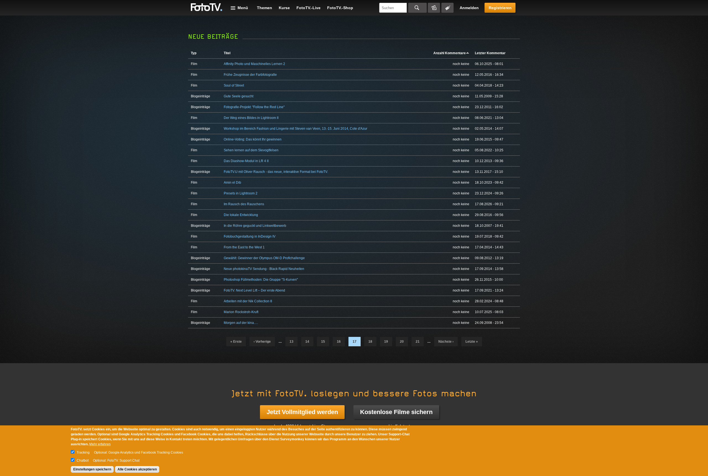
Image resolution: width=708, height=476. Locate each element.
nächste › (446, 342)
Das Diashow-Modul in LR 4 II (246, 161)
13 (291, 342)
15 (323, 342)
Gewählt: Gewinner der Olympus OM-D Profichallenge (264, 258)
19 (386, 342)
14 (307, 342)
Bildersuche (434, 8)
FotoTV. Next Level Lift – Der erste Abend (254, 290)
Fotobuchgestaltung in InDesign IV (249, 236)
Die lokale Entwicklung (241, 215)
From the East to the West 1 (244, 247)
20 (402, 342)
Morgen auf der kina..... (241, 323)
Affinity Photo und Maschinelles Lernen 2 (254, 64)
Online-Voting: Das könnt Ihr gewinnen (253, 139)
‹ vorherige (262, 342)
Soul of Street (234, 85)
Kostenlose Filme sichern (396, 412)
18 (370, 342)
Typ (193, 53)
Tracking (83, 452)
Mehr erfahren (100, 444)
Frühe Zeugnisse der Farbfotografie (250, 75)
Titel (227, 53)
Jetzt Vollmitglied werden (302, 412)
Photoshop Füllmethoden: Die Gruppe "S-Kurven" (261, 280)
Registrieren (500, 8)
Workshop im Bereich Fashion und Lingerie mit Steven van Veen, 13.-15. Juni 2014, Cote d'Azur (295, 129)
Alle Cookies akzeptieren (137, 469)
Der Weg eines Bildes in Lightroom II (251, 118)
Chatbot (82, 460)
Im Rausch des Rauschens (244, 204)
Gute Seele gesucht (238, 96)
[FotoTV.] (206, 7)
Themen (264, 8)
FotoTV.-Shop (340, 8)
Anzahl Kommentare (449, 53)
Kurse (284, 8)
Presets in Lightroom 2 (240, 193)
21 (418, 342)
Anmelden (469, 8)
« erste (236, 342)
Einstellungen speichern (92, 469)
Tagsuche (447, 8)
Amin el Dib (232, 182)
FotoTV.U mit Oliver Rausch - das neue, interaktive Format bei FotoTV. (276, 172)
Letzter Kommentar (490, 53)
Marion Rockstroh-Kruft (241, 312)
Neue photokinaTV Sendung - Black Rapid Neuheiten (264, 269)
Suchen (417, 8)
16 (339, 342)
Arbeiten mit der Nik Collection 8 (248, 301)
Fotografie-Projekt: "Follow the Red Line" (254, 107)
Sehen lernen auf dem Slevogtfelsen (251, 150)
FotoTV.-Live (308, 8)
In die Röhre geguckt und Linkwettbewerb (255, 226)
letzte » (471, 342)
